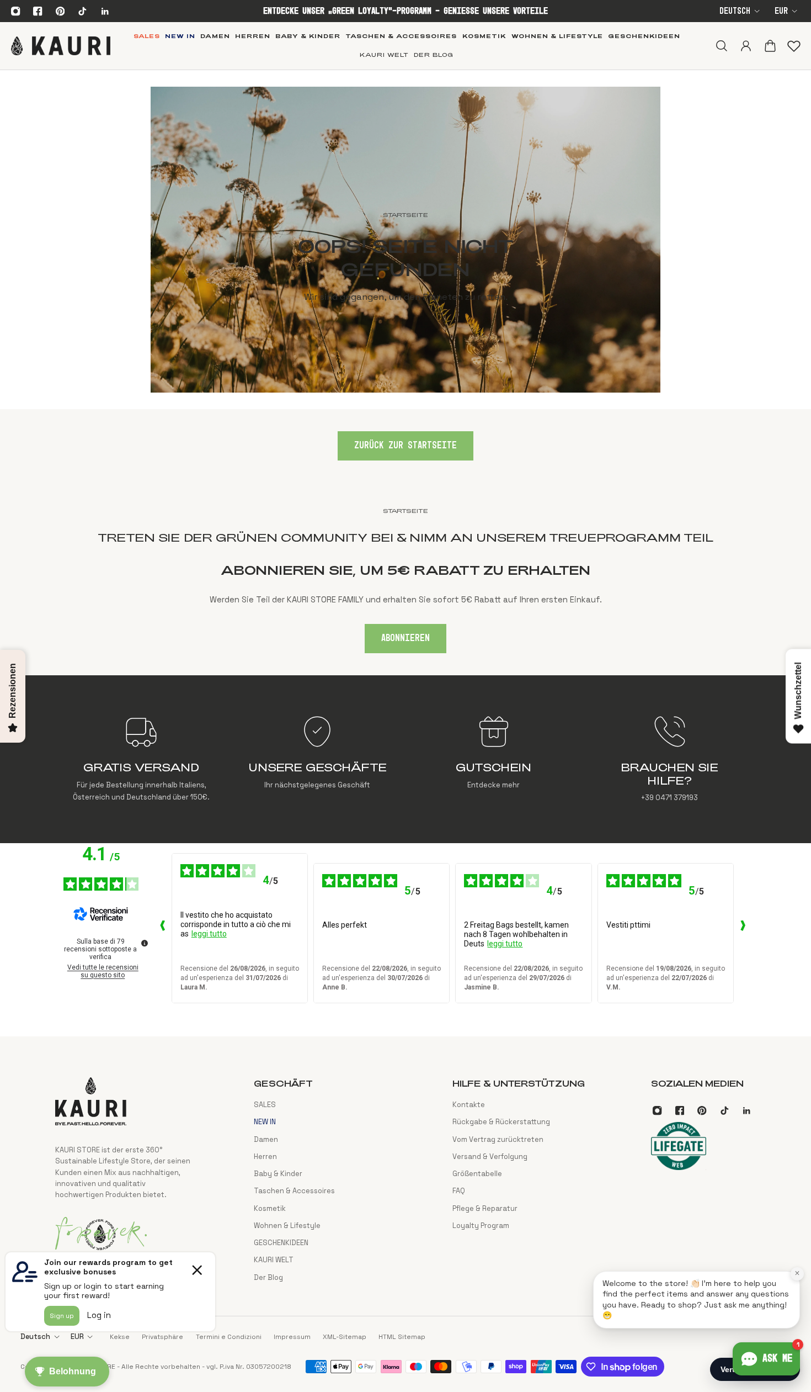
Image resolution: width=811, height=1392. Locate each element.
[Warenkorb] (769, 45)
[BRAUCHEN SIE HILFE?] (669, 759)
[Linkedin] (105, 11)
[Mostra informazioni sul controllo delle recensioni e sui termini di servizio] (144, 943)
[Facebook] (38, 11)
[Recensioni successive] (742, 928)
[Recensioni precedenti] (162, 928)
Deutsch (734, 11)
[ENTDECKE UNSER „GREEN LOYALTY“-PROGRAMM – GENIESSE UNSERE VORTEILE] (405, 11)
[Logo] (60, 45)
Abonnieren (405, 638)
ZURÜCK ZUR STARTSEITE (405, 446)
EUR (781, 11)
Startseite (405, 510)
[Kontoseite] (745, 45)
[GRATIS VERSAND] (141, 759)
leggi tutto (209, 933)
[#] (405, 240)
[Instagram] (15, 11)
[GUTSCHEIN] (493, 759)
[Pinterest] (60, 11)
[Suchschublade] (721, 45)
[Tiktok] (82, 11)
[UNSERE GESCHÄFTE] (317, 759)
